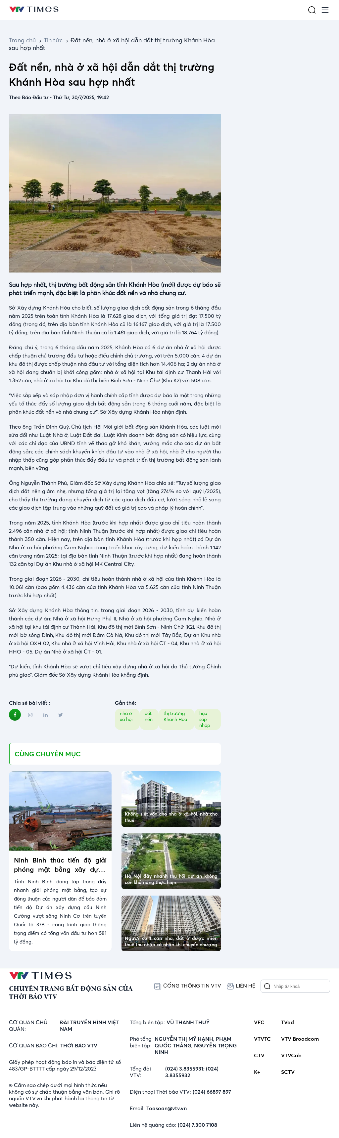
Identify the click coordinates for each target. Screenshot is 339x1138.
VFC (259, 1022)
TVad (287, 1022)
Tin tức (53, 40)
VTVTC (262, 1038)
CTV (259, 1055)
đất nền (149, 716)
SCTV (288, 1072)
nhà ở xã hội (126, 716)
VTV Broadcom (300, 1038)
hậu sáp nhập (204, 719)
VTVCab (291, 1055)
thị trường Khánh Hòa (175, 716)
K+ (257, 1072)
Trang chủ (22, 40)
